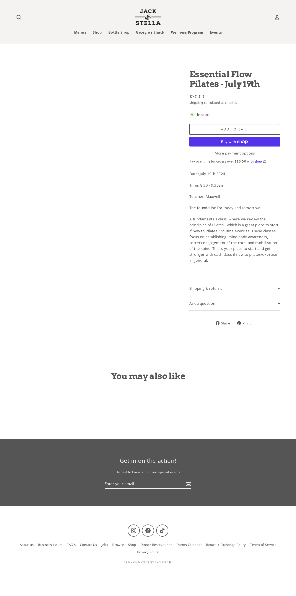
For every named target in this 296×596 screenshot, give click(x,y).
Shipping (196, 103)
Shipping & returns (205, 288)
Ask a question (202, 303)
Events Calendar (189, 544)
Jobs (104, 544)
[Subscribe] (187, 484)
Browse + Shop (124, 544)
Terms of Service (263, 544)
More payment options (235, 153)
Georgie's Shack (150, 32)
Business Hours (50, 544)
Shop (97, 32)
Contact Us (88, 544)
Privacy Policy (148, 552)
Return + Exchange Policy (226, 544)
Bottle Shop (119, 32)
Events (216, 32)
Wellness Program (187, 32)
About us (27, 544)
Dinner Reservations (156, 544)
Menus (80, 32)
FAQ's (71, 544)
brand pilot (166, 561)
